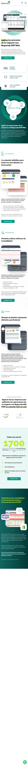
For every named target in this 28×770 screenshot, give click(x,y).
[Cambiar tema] (26, 3)
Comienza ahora (8, 57)
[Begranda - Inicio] (5, 2)
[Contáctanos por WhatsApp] (25, 762)
